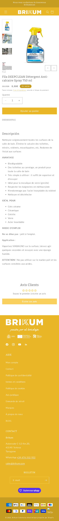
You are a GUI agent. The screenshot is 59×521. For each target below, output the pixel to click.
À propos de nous (14, 414)
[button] (6, 12)
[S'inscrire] (46, 480)
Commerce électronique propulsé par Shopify (36, 517)
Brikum (15, 517)
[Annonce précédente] (5, 4)
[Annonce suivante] (54, 4)
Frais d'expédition (19, 90)
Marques (10, 408)
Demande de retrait (15, 401)
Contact (9, 369)
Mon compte (12, 362)
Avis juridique (12, 395)
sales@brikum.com (15, 463)
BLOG (8, 421)
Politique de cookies (15, 388)
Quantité (6, 95)
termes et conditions (15, 382)
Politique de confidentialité (19, 375)
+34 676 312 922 (26, 457)
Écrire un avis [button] (29, 301)
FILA (4, 72)
